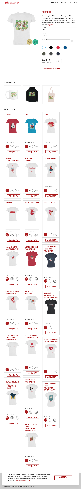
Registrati (53, 3)
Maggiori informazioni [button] (23, 480)
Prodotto (45, 27)
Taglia (45, 39)
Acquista (13, 152)
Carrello (73, 3)
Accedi (63, 3)
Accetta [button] (63, 477)
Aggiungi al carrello (54, 68)
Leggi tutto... (51, 25)
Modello (45, 33)
